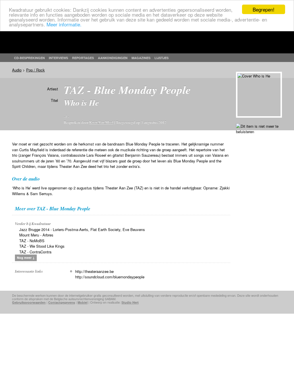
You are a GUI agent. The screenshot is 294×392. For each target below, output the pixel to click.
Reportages (83, 57)
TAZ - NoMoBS (32, 240)
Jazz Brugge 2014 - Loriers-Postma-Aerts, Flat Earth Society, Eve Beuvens (82, 229)
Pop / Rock (35, 70)
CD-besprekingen (29, 57)
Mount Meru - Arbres (36, 235)
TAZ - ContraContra (35, 252)
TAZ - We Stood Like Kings (42, 246)
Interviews (58, 57)
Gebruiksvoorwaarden (29, 302)
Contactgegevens (61, 302)
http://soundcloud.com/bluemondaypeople (109, 277)
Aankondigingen (112, 57)
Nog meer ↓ (26, 257)
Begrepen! (263, 9)
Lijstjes (161, 57)
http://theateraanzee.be (94, 271)
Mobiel (83, 302)
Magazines (140, 57)
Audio (17, 70)
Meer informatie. (64, 24)
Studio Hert (130, 302)
